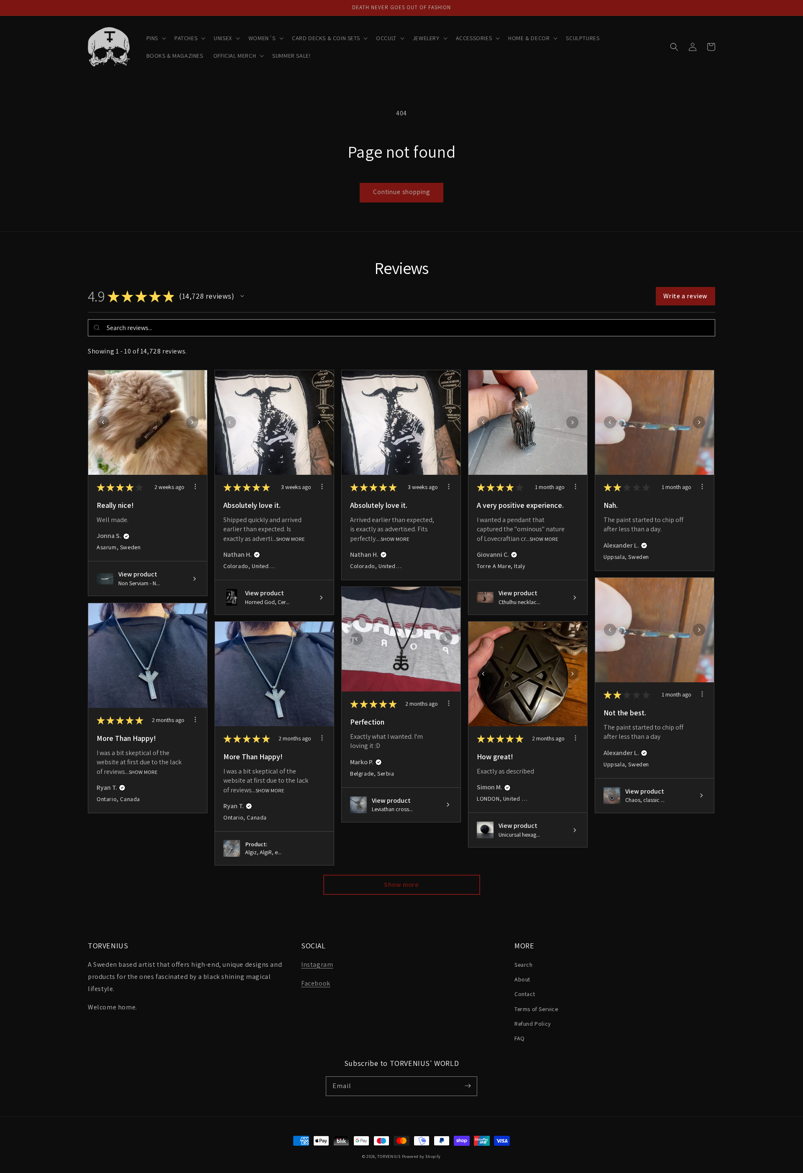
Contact (524, 994)
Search (523, 964)
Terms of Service (536, 1009)
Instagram (317, 964)
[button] (155, 38)
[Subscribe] (467, 1086)
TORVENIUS (388, 1156)
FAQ (519, 1038)
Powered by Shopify (421, 1156)
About (522, 979)
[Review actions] (195, 486)
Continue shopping (401, 192)
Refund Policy (532, 1023)
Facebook (315, 983)
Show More (290, 538)
